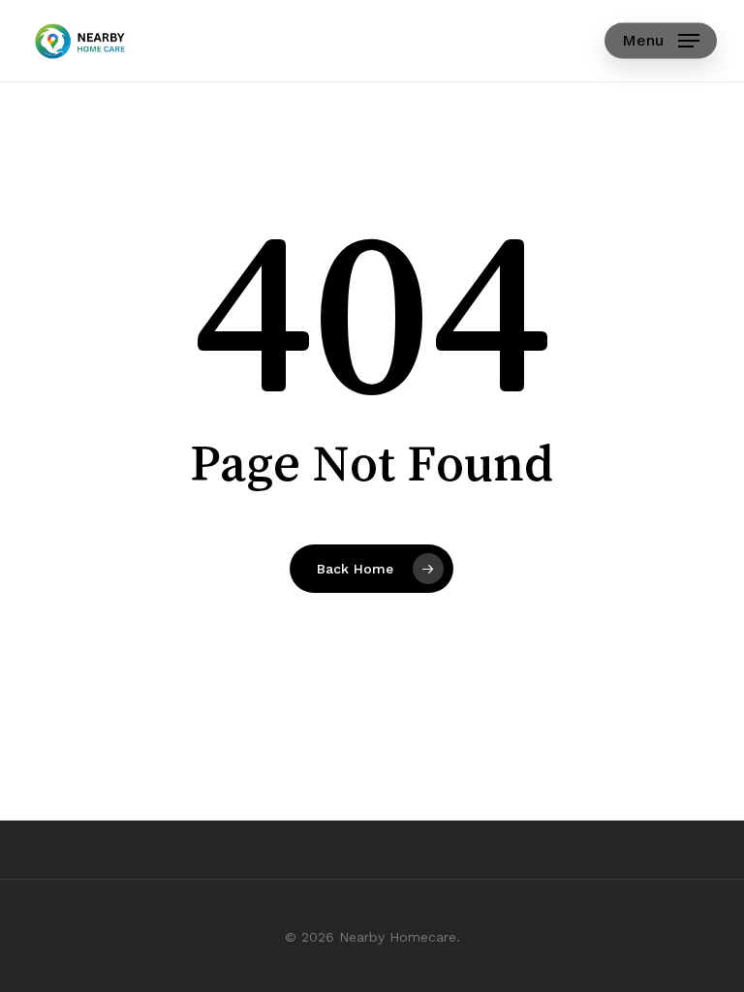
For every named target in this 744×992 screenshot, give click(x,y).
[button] (660, 40)
